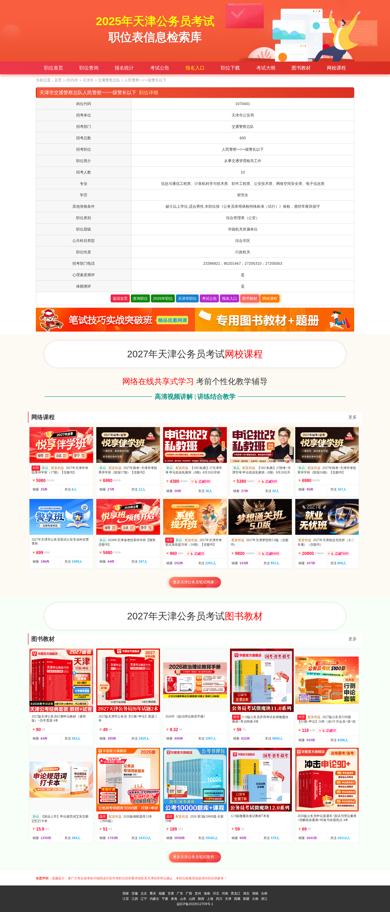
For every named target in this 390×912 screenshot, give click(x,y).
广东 (180, 893)
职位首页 (53, 68)
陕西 (201, 899)
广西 (189, 893)
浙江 (264, 899)
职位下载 (230, 68)
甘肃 (171, 893)
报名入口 (195, 68)
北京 (144, 893)
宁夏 (165, 899)
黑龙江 (235, 893)
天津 (228, 899)
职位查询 (88, 68)
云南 (255, 899)
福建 (162, 893)
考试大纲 (265, 68)
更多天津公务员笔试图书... (195, 857)
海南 (207, 893)
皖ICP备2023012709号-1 (195, 904)
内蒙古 (154, 899)
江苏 (126, 899)
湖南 (255, 893)
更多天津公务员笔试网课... (195, 582)
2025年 (72, 80)
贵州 (198, 893)
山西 (192, 899)
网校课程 (336, 68)
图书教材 (301, 68)
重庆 (153, 893)
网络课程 (43, 417)
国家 (126, 893)
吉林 (264, 893)
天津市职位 (187, 298)
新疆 (246, 899)
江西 (135, 899)
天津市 (88, 80)
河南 (225, 893)
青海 (174, 899)
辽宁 (144, 899)
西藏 (237, 899)
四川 (219, 899)
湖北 (246, 893)
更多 (352, 417)
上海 (210, 899)
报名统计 (124, 68)
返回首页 (120, 298)
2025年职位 (163, 298)
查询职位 (140, 298)
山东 (183, 899)
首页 (58, 80)
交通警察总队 (109, 80)
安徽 (135, 893)
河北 (216, 893)
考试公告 (159, 68)
